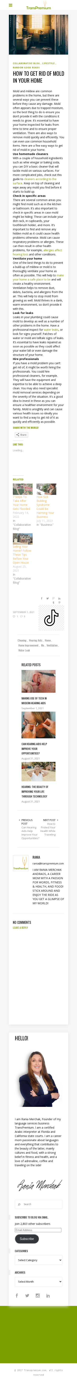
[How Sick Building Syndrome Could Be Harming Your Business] (46, 489)
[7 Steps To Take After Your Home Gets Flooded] (23, 489)
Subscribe (27, 1239)
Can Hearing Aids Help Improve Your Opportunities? (30, 833)
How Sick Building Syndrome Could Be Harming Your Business (45, 507)
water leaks (51, 330)
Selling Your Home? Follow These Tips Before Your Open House (22, 554)
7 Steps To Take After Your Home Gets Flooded (21, 503)
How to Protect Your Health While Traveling (47, 829)
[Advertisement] (43, 1334)
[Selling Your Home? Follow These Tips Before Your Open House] (23, 539)
